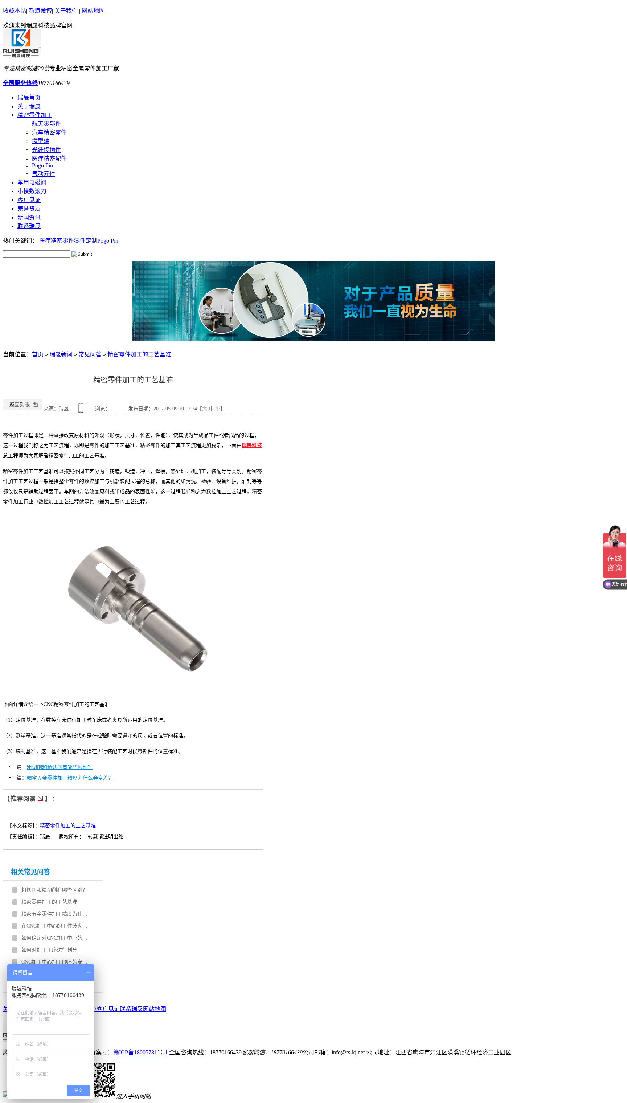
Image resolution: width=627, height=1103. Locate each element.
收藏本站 (14, 11)
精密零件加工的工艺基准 (139, 354)
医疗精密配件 (49, 158)
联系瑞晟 (131, 1009)
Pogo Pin (42, 165)
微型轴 (40, 141)
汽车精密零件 (49, 132)
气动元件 (43, 174)
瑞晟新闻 (61, 354)
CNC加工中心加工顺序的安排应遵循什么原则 (55, 962)
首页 (38, 354)
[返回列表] (22, 408)
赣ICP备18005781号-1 (140, 1052)
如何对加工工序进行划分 (49, 950)
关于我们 (66, 11)
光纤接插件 (46, 150)
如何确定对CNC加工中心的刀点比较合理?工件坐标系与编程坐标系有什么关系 (55, 938)
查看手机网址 (82, 410)
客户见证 (108, 1009)
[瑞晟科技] (22, 56)
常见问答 (90, 354)
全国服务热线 (20, 83)
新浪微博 (40, 11)
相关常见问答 (30, 872)
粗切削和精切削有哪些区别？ (60, 767)
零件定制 (85, 241)
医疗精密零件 (56, 241)
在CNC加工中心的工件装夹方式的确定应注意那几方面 (55, 926)
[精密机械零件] (313, 301)
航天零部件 (46, 124)
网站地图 (93, 11)
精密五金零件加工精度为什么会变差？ (70, 778)
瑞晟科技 (252, 445)
